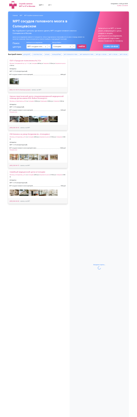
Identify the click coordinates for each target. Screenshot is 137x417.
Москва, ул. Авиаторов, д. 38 (18, 101)
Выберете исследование (34, 42)
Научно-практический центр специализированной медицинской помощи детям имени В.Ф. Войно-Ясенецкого (37, 97)
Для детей (26, 54)
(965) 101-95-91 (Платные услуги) (20, 90)
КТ (49, 5)
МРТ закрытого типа (86, 54)
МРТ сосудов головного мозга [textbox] (38, 46)
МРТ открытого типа (70, 54)
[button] (14, 81)
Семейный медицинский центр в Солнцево (27, 172)
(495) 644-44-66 (14, 201)
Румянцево (44, 101)
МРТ (40, 5)
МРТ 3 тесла (123, 54)
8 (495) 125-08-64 (122, 5)
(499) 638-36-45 (14, 127)
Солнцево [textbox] (62, 46)
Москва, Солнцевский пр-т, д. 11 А (19, 63)
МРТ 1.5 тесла (113, 54)
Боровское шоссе (60, 63)
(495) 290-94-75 (14, 165)
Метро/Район (56, 42)
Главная (15, 15)
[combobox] (38, 46)
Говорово (46, 63)
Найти (82, 46)
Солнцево (34, 63)
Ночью (47, 54)
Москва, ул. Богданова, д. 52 (17, 137)
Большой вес (56, 54)
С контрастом (37, 54)
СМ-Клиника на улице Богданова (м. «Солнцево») (30, 134)
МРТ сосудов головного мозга (33, 15)
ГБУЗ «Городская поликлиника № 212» (25, 60)
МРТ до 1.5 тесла (101, 54)
